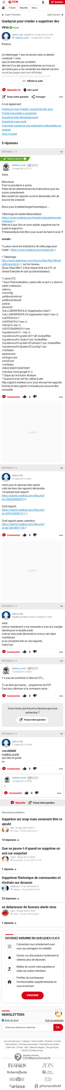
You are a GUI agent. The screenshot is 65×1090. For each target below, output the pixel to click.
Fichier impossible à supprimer (19, 113)
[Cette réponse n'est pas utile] (35, 397)
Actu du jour (11, 1020)
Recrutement (11, 1044)
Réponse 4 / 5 (9, 660)
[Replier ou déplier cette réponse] (61, 151)
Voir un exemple (54, 1020)
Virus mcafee (9, 134)
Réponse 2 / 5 (9, 467)
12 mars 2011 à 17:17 (21, 168)
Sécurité (24, 7)
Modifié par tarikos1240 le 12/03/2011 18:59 (32, 617)
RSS (26, 1047)
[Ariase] (17, 1086)
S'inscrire (32, 995)
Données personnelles (28, 1044)
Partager (40, 96)
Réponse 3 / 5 (9, 606)
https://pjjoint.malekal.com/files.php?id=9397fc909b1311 (23, 511)
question (59, 2)
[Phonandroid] (48, 1086)
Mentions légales (37, 1047)
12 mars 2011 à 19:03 (21, 671)
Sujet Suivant (53, 14)
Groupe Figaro (52, 1047)
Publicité (48, 1041)
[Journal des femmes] (17, 1065)
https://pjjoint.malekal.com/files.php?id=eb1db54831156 (23, 526)
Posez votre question (18, 96)
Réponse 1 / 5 (9, 151)
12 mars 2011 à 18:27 (21, 478)
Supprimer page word (14, 121)
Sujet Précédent (13, 14)
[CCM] (13, 2)
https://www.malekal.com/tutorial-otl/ (32, 250)
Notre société (37, 1041)
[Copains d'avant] (17, 1079)
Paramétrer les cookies (49, 1044)
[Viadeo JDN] (48, 1079)
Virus (34, 7)
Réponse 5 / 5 (9, 733)
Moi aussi (33, 90)
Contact (57, 1041)
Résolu (15, 27)
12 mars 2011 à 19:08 (21, 744)
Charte (20, 1047)
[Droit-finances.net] (48, 1072)
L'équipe (26, 1041)
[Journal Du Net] (48, 1065)
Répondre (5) (13, 90)
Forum (12, 7)
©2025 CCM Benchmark (32, 1050)
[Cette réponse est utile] (24, 397)
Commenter (13, 397)
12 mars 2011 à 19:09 (40, 38)
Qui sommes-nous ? (12, 1041)
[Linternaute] (17, 1072)
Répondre (20, 802)
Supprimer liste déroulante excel (20, 117)
